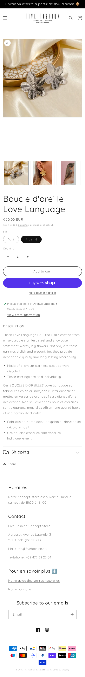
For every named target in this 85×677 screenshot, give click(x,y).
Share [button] (12, 464)
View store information (23, 315)
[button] (5, 18)
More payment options (42, 292)
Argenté (31, 239)
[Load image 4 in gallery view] (69, 173)
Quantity (8, 248)
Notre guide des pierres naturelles (34, 580)
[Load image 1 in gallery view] (16, 173)
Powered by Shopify (59, 670)
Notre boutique (19, 589)
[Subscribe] (72, 614)
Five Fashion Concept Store (37, 670)
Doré (11, 239)
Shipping (23, 225)
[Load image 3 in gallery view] (42, 173)
